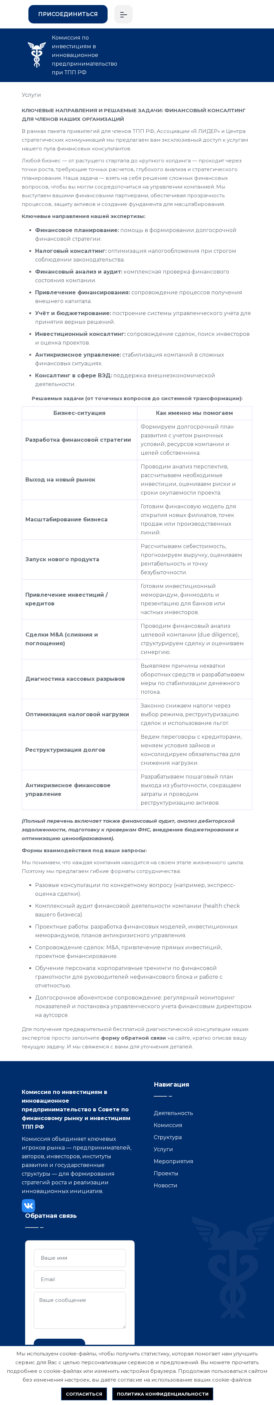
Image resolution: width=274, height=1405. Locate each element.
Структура (168, 1137)
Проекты (166, 1173)
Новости (165, 1185)
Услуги (31, 95)
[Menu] (123, 14)
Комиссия (168, 1125)
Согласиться (84, 1394)
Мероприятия (173, 1161)
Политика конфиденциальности (163, 1394)
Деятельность (173, 1113)
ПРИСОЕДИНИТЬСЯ (68, 14)
